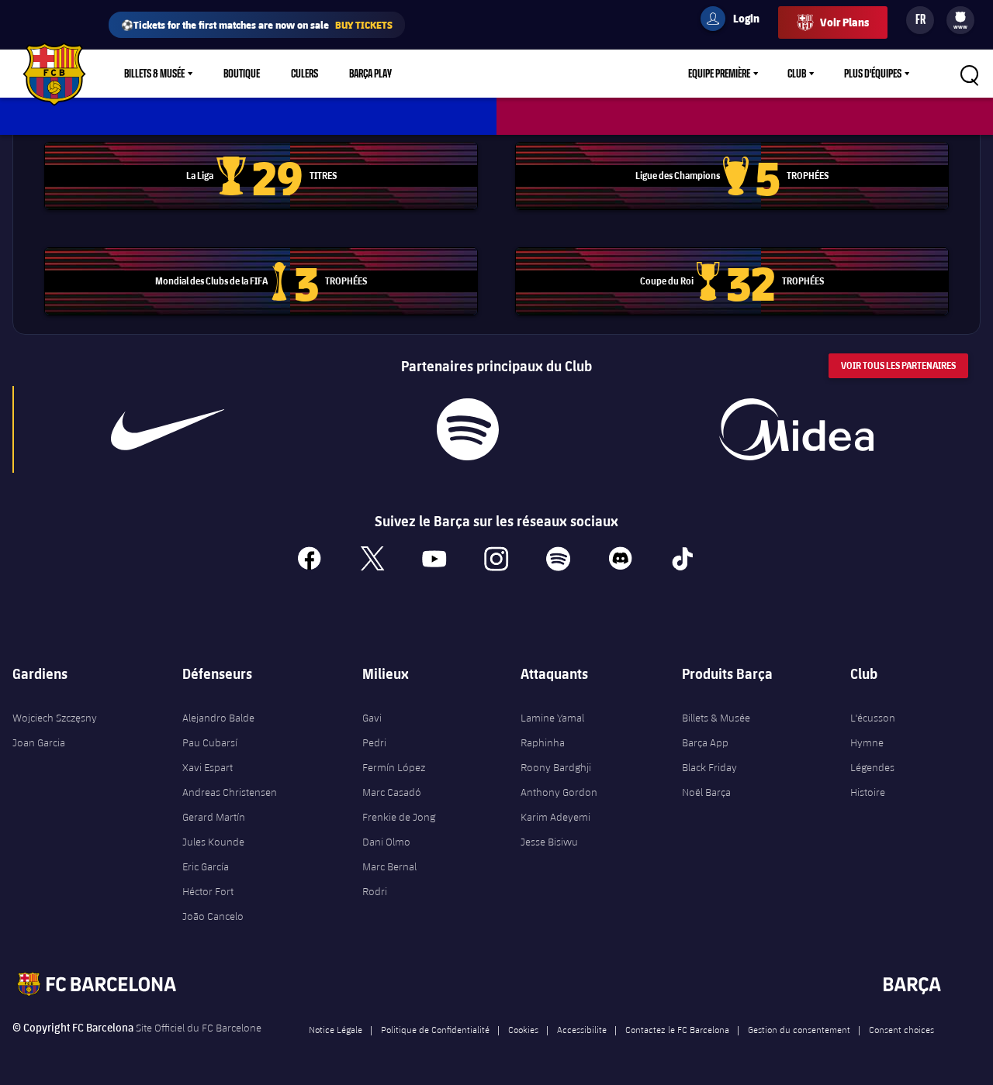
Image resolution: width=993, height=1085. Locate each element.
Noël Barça (706, 792)
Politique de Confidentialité (435, 1029)
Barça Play (370, 73)
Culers (304, 73)
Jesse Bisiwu (549, 841)
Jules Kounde (213, 841)
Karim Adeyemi (555, 817)
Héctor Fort (208, 891)
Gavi (372, 717)
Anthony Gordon (559, 792)
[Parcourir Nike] (167, 429)
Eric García (205, 866)
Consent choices (901, 1029)
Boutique (241, 73)
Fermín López (393, 767)
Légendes (872, 767)
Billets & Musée (154, 73)
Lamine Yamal (552, 717)
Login (736, 21)
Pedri (374, 742)
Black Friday (709, 767)
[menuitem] (960, 17)
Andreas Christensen (229, 792)
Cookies (523, 1029)
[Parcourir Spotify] (467, 429)
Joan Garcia (38, 742)
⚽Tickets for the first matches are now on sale (257, 24)
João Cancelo (213, 916)
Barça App (705, 742)
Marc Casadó (391, 792)
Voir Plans (844, 22)
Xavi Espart (207, 767)
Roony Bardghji (556, 767)
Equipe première (719, 73)
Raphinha (543, 742)
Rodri (374, 891)
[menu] (960, 20)
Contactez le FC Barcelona (677, 1029)
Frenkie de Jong (398, 817)
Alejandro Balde (218, 717)
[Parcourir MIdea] (796, 429)
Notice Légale (335, 1029)
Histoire (867, 792)
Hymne (867, 742)
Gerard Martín (213, 817)
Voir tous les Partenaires (898, 365)
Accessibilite (582, 1029)
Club (796, 73)
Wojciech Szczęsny (54, 717)
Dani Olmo (386, 841)
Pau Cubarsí (209, 742)
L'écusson (872, 717)
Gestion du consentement (799, 1029)
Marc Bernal (389, 866)
